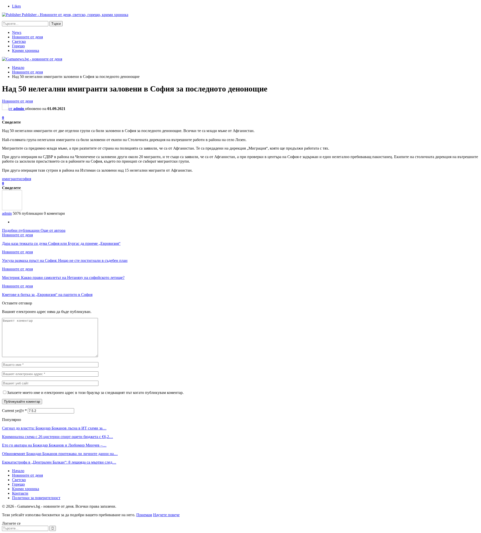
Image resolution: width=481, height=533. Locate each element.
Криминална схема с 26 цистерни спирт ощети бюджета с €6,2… (57, 437)
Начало (18, 471)
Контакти (20, 493)
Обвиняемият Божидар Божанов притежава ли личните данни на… (60, 454)
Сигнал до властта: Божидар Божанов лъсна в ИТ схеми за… (54, 428)
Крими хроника (25, 50)
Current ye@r (14, 410)
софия (26, 179)
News (16, 32)
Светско (19, 41)
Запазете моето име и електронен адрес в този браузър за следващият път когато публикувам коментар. (95, 392)
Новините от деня (27, 37)
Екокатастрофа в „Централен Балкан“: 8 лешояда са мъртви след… (59, 462)
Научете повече (166, 515)
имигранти (11, 179)
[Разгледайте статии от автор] (12, 209)
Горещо (18, 46)
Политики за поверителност (36, 498)
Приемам (144, 515)
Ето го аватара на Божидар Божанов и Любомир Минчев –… (54, 445)
